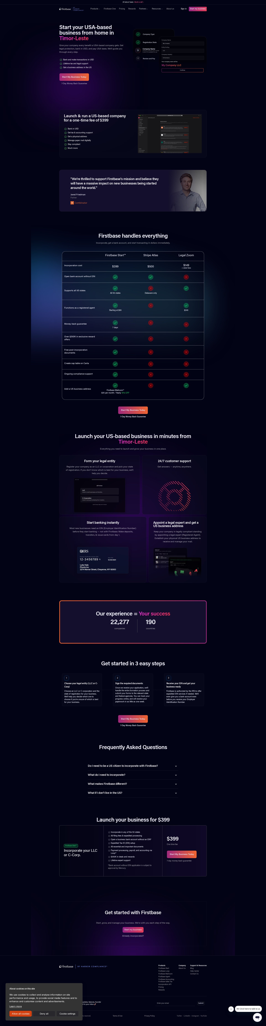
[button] (95, 9)
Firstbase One (110, 9)
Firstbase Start (163, 968)
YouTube (203, 1016)
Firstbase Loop (163, 971)
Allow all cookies (21, 1013)
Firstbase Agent (164, 977)
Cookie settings (67, 1013)
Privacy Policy (149, 1016)
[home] (71, 9)
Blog (192, 968)
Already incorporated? (133, 936)
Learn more (15, 1006)
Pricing (122, 9)
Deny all (44, 1013)
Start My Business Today (74, 77)
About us (170, 9)
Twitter (179, 1016)
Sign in (184, 9)
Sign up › (141, 2)
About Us (182, 968)
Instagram (195, 1016)
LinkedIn (187, 1016)
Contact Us (194, 974)
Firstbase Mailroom (165, 974)
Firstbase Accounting (166, 979)
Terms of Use (117, 1016)
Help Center (194, 971)
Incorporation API (164, 984)
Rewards (132, 9)
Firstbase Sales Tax (165, 982)
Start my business (198, 9)
